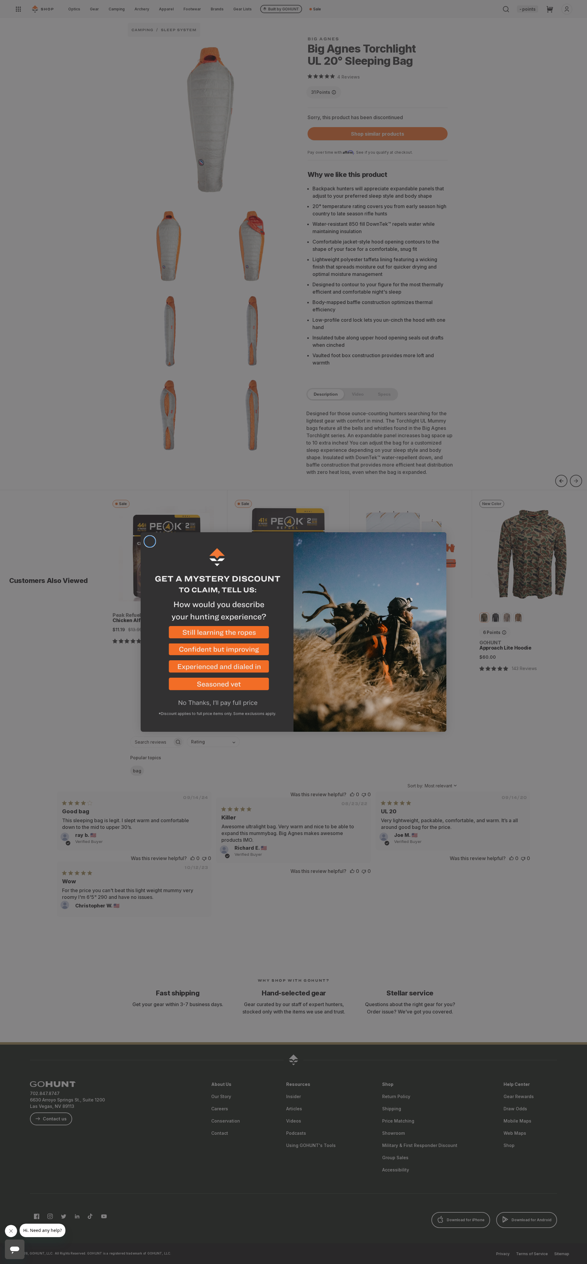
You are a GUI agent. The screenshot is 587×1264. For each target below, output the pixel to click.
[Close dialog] (149, 541)
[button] (217, 634)
